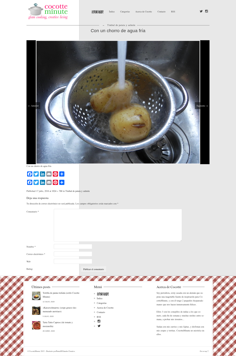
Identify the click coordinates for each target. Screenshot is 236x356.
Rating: (29, 268)
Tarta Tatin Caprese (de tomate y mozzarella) (58, 324)
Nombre (31, 246)
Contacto (161, 11)
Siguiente (202, 105)
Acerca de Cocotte (143, 11)
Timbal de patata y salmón (77, 190)
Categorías (125, 11)
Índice (112, 11)
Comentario (32, 211)
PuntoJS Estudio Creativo (65, 351)
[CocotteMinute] (55, 11)
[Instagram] (206, 11)
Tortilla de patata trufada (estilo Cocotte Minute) (61, 294)
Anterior (33, 105)
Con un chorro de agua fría (118, 30)
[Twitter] (201, 11)
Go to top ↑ (204, 351)
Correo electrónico (35, 254)
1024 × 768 (57, 190)
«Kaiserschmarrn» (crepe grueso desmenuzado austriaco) (60, 309)
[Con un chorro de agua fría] (118, 101)
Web (28, 261)
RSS (173, 11)
